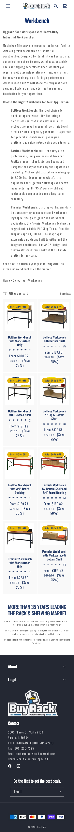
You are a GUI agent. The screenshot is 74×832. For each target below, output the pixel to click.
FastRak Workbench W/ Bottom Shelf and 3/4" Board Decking (54, 489)
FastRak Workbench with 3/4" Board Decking (20, 489)
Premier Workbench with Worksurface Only (20, 563)
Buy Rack (41, 827)
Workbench (35, 280)
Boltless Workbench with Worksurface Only (19, 341)
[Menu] (8, 6)
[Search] (56, 6)
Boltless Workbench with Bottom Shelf (54, 339)
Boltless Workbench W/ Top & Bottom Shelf (54, 415)
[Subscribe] (59, 792)
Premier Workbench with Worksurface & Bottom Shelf (54, 555)
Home (7, 280)
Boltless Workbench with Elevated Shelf (19, 413)
